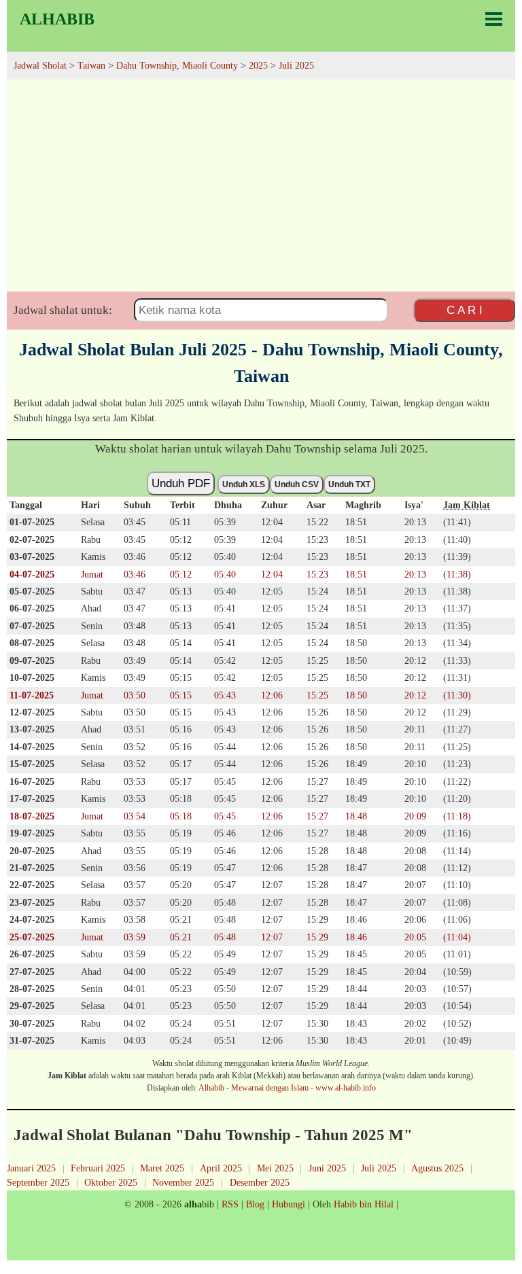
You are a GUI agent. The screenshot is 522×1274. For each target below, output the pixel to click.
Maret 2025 (162, 1168)
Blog (255, 1204)
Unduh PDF (181, 483)
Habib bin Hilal (364, 1204)
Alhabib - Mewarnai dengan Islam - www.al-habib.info (287, 1088)
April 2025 (221, 1168)
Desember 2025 (260, 1182)
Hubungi (288, 1204)
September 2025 (38, 1182)
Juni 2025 (327, 1168)
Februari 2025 (98, 1168)
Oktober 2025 (110, 1182)
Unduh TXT (349, 484)
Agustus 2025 (437, 1168)
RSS (230, 1204)
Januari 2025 (31, 1168)
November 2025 (183, 1182)
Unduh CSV (297, 484)
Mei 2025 (275, 1168)
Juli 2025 (378, 1168)
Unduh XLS (243, 484)
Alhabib (57, 19)
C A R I (465, 310)
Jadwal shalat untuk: (63, 310)
